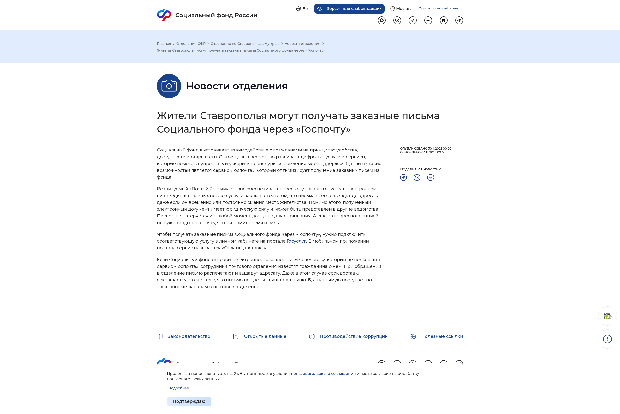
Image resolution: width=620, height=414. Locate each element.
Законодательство (189, 336)
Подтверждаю (189, 401)
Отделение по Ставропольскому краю (245, 43)
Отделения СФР (191, 43)
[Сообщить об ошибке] (607, 339)
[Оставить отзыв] (607, 316)
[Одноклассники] (430, 177)
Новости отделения (302, 43)
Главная (164, 43)
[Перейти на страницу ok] (413, 20)
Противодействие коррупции (354, 336)
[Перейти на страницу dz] (428, 20)
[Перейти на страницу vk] (397, 20)
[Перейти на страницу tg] (459, 20)
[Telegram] (403, 177)
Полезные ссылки (442, 336)
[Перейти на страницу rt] (444, 20)
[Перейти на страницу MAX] (382, 20)
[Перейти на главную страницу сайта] (207, 15)
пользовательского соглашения (323, 373)
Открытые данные (265, 336)
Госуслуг (296, 241)
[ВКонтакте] (417, 177)
